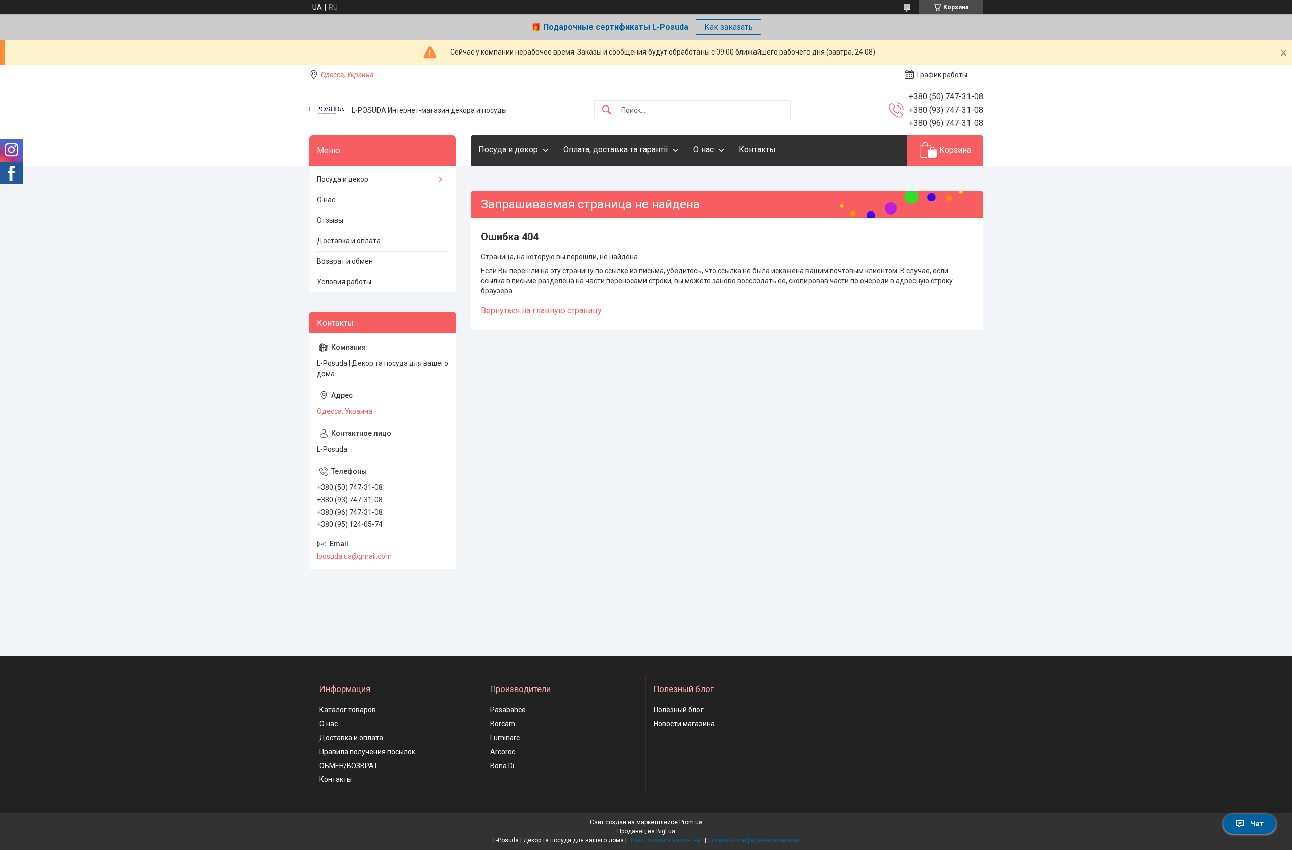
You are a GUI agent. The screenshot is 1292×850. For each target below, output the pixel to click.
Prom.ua (691, 822)
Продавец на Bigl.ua (646, 831)
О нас (703, 149)
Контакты (757, 149)
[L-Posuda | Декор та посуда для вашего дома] (326, 110)
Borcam (502, 724)
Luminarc (505, 738)
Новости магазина (684, 724)
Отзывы (330, 220)
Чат (1257, 824)
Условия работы (344, 282)
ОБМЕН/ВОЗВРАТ (348, 766)
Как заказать (728, 27)
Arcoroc (502, 752)
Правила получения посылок (367, 752)
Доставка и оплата (349, 241)
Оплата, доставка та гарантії (615, 149)
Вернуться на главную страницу (541, 310)
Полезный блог (679, 710)
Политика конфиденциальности (753, 840)
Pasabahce (508, 710)
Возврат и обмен (345, 261)
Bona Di (502, 766)
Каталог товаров (347, 710)
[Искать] (607, 110)
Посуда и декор (508, 149)
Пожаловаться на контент (665, 840)
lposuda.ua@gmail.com (354, 556)
